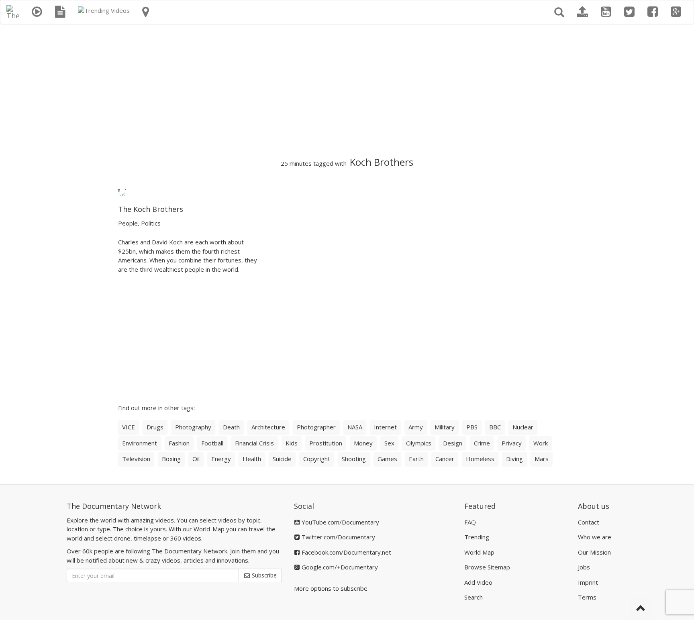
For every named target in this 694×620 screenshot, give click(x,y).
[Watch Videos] (37, 12)
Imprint (588, 582)
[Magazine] (60, 12)
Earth (416, 459)
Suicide (282, 459)
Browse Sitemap (487, 567)
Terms (587, 597)
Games (387, 459)
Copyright (316, 459)
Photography (193, 427)
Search (473, 597)
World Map (479, 552)
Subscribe (263, 575)
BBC (495, 427)
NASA (354, 427)
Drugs (155, 427)
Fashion (179, 443)
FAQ (470, 522)
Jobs (584, 567)
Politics (151, 223)
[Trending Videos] (104, 10)
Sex (389, 443)
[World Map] (145, 12)
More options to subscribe (330, 588)
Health (252, 459)
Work (540, 443)
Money (363, 443)
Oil (196, 459)
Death (231, 427)
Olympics (418, 443)
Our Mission (594, 552)
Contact (588, 522)
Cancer (444, 459)
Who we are (594, 537)
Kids (292, 443)
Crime (482, 443)
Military (445, 427)
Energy (221, 459)
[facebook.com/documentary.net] (652, 12)
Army (415, 427)
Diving (514, 459)
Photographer (316, 427)
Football (212, 443)
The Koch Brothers (150, 209)
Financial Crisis (254, 443)
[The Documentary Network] (12, 10)
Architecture (268, 427)
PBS (472, 427)
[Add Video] (582, 12)
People (128, 223)
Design (452, 443)
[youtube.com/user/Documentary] (606, 12)
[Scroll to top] (641, 609)
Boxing (171, 459)
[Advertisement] (347, 91)
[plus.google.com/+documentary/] (676, 12)
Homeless (480, 459)
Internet (385, 427)
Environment (139, 443)
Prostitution (325, 443)
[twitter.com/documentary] (629, 12)
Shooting (354, 459)
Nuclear (522, 427)
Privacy (512, 443)
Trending (476, 537)
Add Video (478, 582)
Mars (542, 459)
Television (136, 459)
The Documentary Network (114, 506)
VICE (128, 427)
